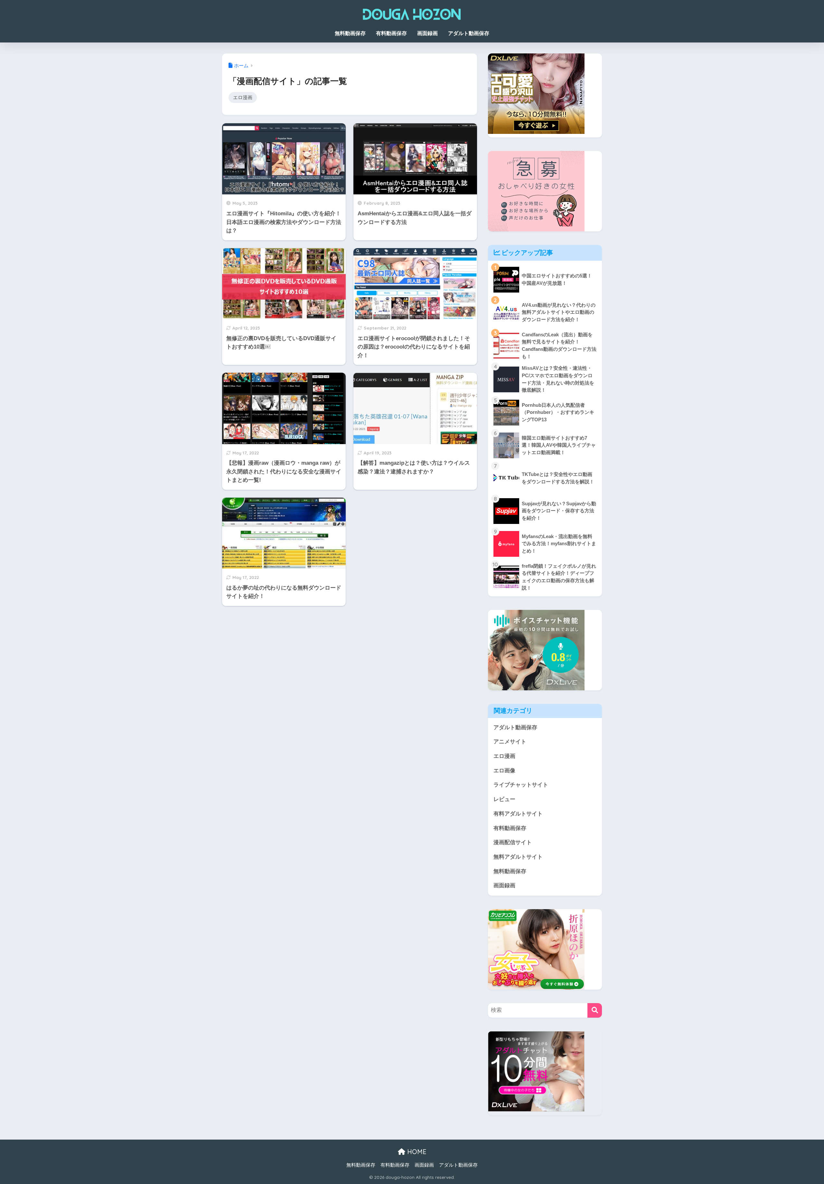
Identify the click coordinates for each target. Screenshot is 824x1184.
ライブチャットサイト (520, 785)
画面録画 (427, 33)
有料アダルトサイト (518, 814)
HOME (415, 1152)
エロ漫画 (242, 97)
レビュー (504, 799)
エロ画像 (504, 771)
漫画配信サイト (512, 842)
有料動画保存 (391, 33)
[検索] (594, 1010)
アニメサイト (509, 742)
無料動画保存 (350, 33)
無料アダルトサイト (518, 857)
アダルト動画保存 (468, 33)
